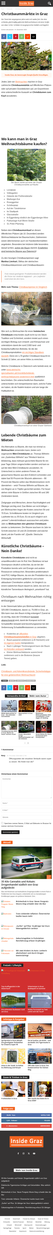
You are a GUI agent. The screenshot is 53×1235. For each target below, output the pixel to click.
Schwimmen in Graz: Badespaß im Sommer (36, 987)
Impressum (22, 1231)
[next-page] (28, 743)
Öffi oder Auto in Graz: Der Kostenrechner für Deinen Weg (38, 1067)
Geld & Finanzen (18, 1222)
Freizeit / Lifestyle (12, 965)
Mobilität (39, 1222)
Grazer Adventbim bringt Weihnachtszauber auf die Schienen (26, 736)
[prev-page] (25, 743)
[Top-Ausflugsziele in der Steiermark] (13, 977)
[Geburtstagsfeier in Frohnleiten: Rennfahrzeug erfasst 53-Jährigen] (7, 942)
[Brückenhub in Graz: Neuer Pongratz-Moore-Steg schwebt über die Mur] (7, 905)
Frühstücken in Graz (9, 1098)
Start (2, 9)
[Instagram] (24, 1154)
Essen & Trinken (43, 1219)
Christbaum (20, 681)
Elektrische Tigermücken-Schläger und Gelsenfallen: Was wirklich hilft (25, 1186)
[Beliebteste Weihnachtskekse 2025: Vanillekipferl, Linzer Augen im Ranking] (44, 706)
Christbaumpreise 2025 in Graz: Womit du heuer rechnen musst (9, 732)
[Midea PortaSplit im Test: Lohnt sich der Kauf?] (40, 1000)
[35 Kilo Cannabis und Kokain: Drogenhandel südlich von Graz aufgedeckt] (26, 863)
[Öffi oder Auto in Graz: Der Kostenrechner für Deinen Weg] (40, 1056)
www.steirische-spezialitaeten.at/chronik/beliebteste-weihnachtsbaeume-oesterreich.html (18, 373)
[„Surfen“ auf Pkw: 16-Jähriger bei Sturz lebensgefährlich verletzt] (7, 929)
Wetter (31, 1228)
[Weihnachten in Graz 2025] (26, 706)
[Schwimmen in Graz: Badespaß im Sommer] (40, 977)
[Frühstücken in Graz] (13, 1089)
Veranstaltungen (40, 1225)
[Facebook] (3, 36)
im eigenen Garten (12, 643)
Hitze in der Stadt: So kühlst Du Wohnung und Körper (12, 1066)
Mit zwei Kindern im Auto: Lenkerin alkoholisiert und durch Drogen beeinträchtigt (31, 953)
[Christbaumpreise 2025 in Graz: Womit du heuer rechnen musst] (9, 725)
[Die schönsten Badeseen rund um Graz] (13, 1000)
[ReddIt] (27, 36)
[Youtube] (34, 1154)
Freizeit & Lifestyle (29, 1219)
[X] (9, 36)
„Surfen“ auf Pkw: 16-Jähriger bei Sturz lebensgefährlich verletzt (33, 927)
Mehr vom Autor (37, 695)
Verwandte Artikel (16, 695)
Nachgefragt (7, 1228)
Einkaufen (10, 9)
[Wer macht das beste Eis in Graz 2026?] (40, 1089)
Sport (24, 1228)
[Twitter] (29, 1154)
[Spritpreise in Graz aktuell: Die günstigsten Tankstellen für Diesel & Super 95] (13, 1031)
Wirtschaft (18, 1225)
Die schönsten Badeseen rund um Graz (13, 1010)
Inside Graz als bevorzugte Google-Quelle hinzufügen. (26, 75)
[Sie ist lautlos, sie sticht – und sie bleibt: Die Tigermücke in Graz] (40, 1031)
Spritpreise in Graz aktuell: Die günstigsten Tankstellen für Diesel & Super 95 (12, 1042)
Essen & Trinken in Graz (15, 1077)
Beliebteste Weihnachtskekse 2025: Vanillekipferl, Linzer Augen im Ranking (43, 715)
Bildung (47, 1222)
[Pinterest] (15, 36)
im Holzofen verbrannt (14, 649)
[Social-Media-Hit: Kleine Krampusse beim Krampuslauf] (44, 727)
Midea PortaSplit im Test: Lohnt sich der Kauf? (38, 1010)
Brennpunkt (28, 1225)
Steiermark (16, 1219)
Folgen (47, 1120)
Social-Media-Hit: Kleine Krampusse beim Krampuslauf (44, 735)
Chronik (7, 1219)
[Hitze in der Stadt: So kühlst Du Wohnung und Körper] (13, 1056)
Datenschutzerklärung (36, 1231)
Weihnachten (21, 82)
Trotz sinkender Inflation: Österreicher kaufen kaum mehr (22, 1199)
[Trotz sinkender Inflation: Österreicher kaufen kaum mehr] (7, 917)
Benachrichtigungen (43, 1228)
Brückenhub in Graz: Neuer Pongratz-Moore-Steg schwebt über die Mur (32, 902)
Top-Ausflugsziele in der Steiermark (10, 987)
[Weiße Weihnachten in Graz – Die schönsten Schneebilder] (9, 706)
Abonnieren (45, 1126)
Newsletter (12, 1231)
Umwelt (9, 1225)
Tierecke (17, 1228)
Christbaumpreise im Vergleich (33, 287)
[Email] (33, 36)
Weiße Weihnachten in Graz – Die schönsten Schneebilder (8, 714)
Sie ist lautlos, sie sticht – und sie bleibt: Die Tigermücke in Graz (39, 1042)
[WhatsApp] (21, 36)
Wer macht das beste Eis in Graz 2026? (38, 1099)
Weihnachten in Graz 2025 (25, 714)
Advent (12, 681)
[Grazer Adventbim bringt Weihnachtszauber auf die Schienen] (26, 727)
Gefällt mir (45, 1115)
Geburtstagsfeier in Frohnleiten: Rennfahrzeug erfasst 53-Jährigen (30, 939)
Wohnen (30, 1222)
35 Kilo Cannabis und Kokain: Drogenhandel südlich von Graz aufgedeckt (19, 884)
